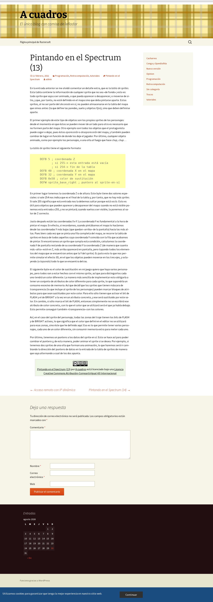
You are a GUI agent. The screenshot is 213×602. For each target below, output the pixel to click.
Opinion (150, 73)
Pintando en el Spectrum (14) (109, 390)
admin (49, 79)
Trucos (149, 94)
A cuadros (80, 369)
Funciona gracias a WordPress (35, 580)
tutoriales (95, 75)
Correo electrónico (37, 475)
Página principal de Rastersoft (35, 42)
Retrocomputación (79, 75)
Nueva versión (153, 68)
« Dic (29, 557)
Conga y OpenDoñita (156, 63)
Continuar (131, 594)
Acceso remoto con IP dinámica (52, 390)
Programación (62, 75)
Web (32, 484)
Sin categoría (153, 89)
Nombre (35, 466)
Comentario (37, 427)
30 (52, 548)
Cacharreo (151, 58)
